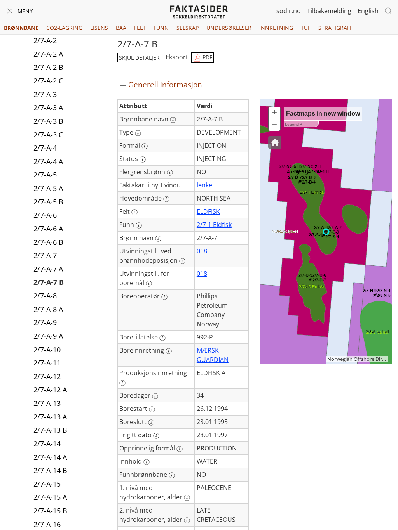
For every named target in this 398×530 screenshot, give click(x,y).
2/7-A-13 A (50, 416)
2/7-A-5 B (48, 201)
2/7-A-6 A (48, 228)
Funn (161, 27)
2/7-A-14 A (50, 457)
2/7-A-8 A (48, 309)
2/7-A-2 (45, 40)
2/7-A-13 (47, 403)
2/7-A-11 (47, 362)
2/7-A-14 (47, 443)
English (368, 11)
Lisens (99, 27)
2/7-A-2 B (48, 67)
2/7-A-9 (45, 322)
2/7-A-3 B (48, 121)
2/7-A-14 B (50, 470)
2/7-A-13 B (50, 430)
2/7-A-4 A (48, 161)
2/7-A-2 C (48, 80)
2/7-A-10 (47, 349)
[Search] (388, 11)
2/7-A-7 (45, 255)
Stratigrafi (334, 27)
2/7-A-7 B (48, 282)
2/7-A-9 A (48, 336)
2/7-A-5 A (48, 188)
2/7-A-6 (45, 215)
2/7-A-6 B (48, 242)
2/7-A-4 (45, 147)
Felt (140, 27)
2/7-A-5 (45, 174)
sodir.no (288, 11)
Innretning (276, 27)
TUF (306, 27)
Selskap (187, 27)
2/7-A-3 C (48, 134)
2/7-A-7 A (48, 269)
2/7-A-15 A (50, 497)
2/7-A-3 (45, 94)
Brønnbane (21, 27)
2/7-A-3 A (48, 107)
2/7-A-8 (45, 295)
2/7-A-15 (47, 483)
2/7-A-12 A (50, 389)
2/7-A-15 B (50, 510)
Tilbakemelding (329, 11)
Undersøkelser (228, 27)
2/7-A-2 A (48, 54)
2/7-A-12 (47, 376)
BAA (121, 27)
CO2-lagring (64, 27)
